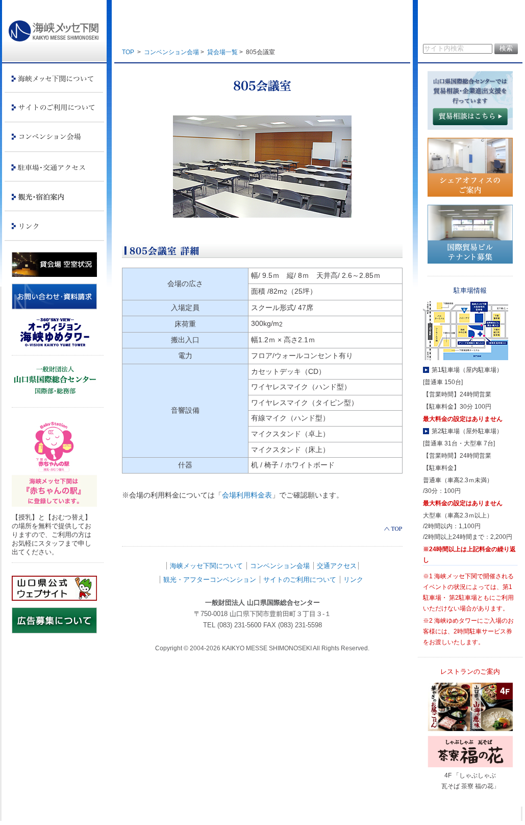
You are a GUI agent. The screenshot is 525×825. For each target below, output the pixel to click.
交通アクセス (337, 566)
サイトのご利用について (299, 579)
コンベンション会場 (171, 52)
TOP (128, 52)
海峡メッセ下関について (206, 566)
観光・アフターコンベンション (209, 579)
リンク (353, 579)
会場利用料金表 (247, 495)
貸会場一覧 (222, 52)
